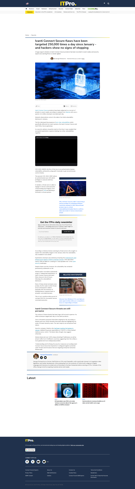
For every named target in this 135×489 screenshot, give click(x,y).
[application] (56, 151)
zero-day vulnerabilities (63, 122)
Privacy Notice (48, 238)
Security (61, 9)
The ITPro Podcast (81, 12)
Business (31, 9)
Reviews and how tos (69, 12)
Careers (49, 475)
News (83, 58)
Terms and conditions (96, 470)
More (83, 9)
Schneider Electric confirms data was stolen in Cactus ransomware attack (71, 211)
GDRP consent (29, 475)
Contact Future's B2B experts (76, 475)
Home (27, 35)
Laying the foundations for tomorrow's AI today (100, 12)
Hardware (44, 9)
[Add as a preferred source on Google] (30, 449)
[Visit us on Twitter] (32, 461)
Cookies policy (72, 473)
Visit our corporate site (77, 445)
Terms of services (57, 236)
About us (49, 470)
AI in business (58, 12)
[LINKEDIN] (41, 357)
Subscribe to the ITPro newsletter (44, 12)
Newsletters (94, 473)
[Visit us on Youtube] (38, 461)
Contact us (72, 470)
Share (38, 106)
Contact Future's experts (31, 470)
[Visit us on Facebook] (27, 461)
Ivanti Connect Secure (41, 110)
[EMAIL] (45, 357)
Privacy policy (28, 473)
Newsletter (74, 106)
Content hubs (69, 9)
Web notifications (51, 473)
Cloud (37, 9)
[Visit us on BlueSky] (43, 461)
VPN (45, 190)
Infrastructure (53, 9)
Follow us (67, 106)
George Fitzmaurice (60, 58)
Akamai (68, 112)
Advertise (77, 9)
